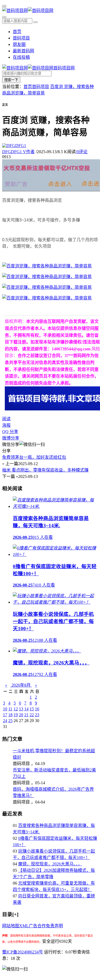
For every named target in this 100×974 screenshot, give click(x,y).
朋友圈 (19, 44)
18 (10, 714)
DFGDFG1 (18, 151)
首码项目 (21, 38)
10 (5, 709)
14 (26, 709)
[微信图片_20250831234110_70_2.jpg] (47, 276)
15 (32, 709)
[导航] (4, 6)
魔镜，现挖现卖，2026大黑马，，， (50, 864)
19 (16, 714)
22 (32, 714)
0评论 (81, 151)
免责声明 (54, 926)
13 (21, 709)
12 (16, 709)
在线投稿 (21, 57)
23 (37, 714)
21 (26, 714)
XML (24, 926)
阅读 (6, 419)
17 (5, 714)
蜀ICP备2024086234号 (22, 952)
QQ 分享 (10, 431)
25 (10, 720)
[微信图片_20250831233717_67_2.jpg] (47, 298)
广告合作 (37, 926)
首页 (17, 31)
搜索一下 (11, 80)
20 (21, 714)
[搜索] (4, 17)
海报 (6, 425)
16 (37, 709)
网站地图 (10, 926)
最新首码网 (23, 51)
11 (10, 709)
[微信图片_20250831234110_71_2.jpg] (47, 287)
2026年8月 (21, 685)
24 (5, 720)
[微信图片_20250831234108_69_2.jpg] (47, 266)
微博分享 (10, 438)
